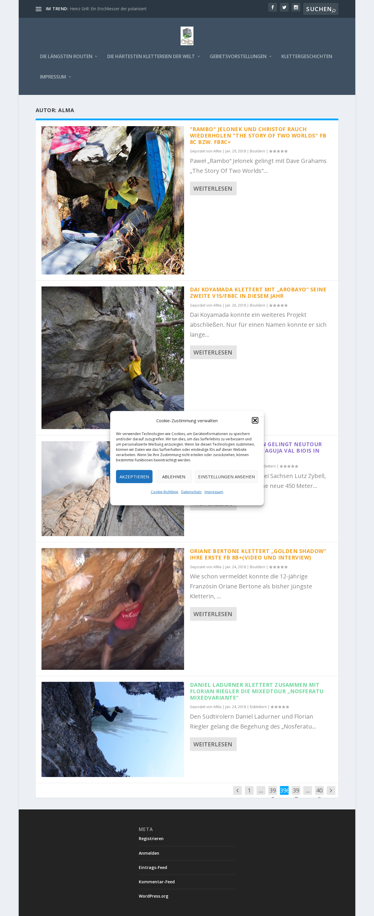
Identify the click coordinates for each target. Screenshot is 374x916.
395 (272, 794)
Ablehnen (173, 476)
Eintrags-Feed (153, 867)
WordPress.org (153, 896)
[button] (255, 420)
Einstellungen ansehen (226, 476)
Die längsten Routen (66, 57)
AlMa (217, 151)
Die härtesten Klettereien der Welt (151, 57)
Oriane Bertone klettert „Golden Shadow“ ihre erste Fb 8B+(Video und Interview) (258, 554)
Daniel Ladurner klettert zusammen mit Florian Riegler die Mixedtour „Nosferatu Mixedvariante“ (257, 691)
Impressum (214, 491)
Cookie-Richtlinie (164, 491)
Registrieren (151, 838)
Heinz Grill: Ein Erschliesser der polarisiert (108, 8)
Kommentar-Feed (157, 881)
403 (319, 794)
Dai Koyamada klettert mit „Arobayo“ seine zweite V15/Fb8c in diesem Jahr (258, 292)
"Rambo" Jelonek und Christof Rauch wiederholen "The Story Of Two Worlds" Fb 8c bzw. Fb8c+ (258, 135)
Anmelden (149, 853)
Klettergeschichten (306, 57)
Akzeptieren (134, 476)
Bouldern (257, 151)
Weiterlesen (212, 188)
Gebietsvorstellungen (238, 57)
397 (296, 794)
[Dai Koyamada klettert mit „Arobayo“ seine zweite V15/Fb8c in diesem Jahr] (112, 357)
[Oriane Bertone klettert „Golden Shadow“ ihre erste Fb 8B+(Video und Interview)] (112, 609)
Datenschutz (191, 491)
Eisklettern (258, 706)
